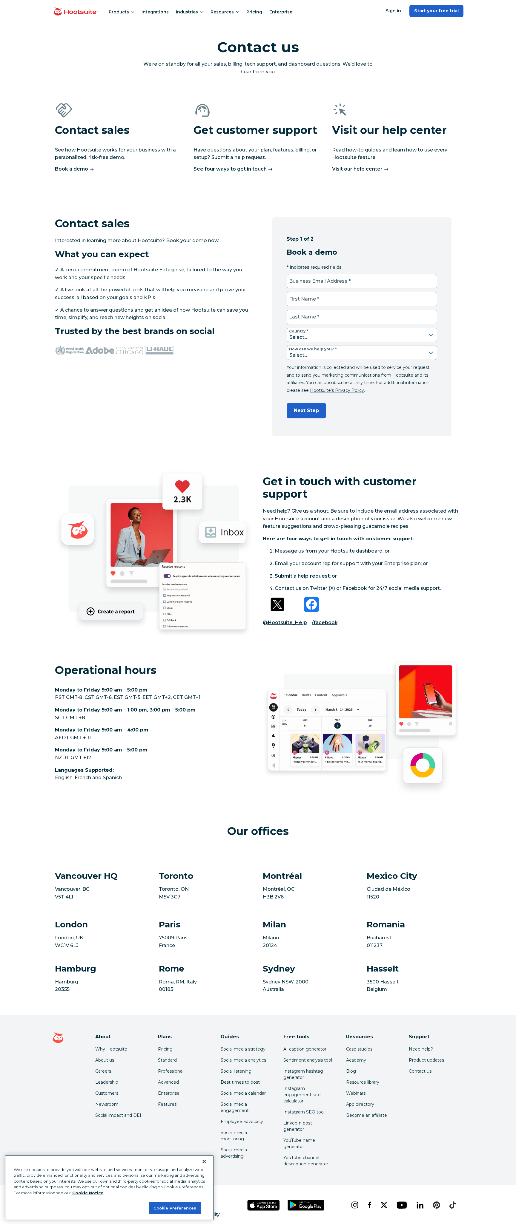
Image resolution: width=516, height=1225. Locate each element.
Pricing (254, 12)
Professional (170, 1071)
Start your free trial (436, 10)
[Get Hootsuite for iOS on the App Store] (263, 1205)
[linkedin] (420, 1205)
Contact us (420, 1071)
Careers (103, 1071)
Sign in (393, 10)
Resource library (362, 1082)
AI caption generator (304, 1049)
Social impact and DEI (118, 1115)
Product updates (426, 1060)
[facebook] (369, 1205)
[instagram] (354, 1205)
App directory (360, 1104)
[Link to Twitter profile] (277, 604)
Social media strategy (243, 1049)
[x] (384, 1205)
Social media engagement (235, 1107)
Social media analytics (243, 1060)
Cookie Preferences (174, 1207)
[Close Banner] (204, 1161)
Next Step (306, 410)
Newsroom (107, 1104)
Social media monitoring (234, 1136)
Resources (222, 12)
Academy (356, 1060)
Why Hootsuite (111, 1049)
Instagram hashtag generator (303, 1074)
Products (119, 12)
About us (104, 1060)
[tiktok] (452, 1205)
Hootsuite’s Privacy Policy (337, 390)
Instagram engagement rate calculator (302, 1095)
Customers (106, 1093)
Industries (187, 12)
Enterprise (280, 12)
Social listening (236, 1071)
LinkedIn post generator (297, 1126)
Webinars (356, 1093)
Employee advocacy (242, 1121)
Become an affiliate (366, 1115)
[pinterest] (436, 1205)
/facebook (325, 622)
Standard (167, 1060)
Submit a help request (302, 576)
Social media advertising (234, 1153)
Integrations (155, 12)
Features (167, 1104)
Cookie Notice (87, 1192)
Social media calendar (243, 1093)
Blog (351, 1071)
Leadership (106, 1082)
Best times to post (240, 1082)
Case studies (359, 1049)
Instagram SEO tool (304, 1112)
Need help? (421, 1049)
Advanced (168, 1082)
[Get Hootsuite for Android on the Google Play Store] (306, 1205)
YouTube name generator (299, 1143)
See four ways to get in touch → (233, 169)
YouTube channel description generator (305, 1161)
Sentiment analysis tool (307, 1060)
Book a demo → (74, 169)
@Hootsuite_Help (285, 622)
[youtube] (401, 1205)
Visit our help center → (360, 169)
